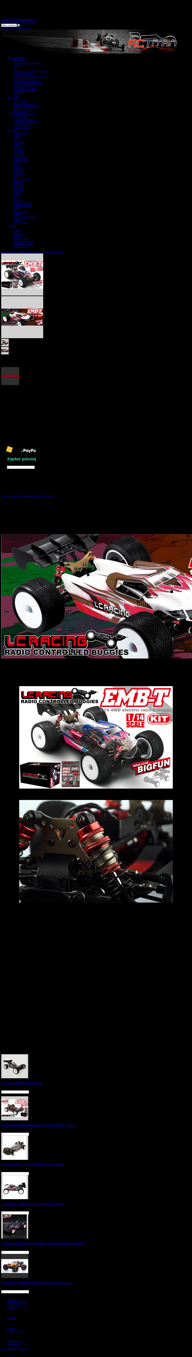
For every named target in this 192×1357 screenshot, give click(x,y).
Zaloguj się (19, 22)
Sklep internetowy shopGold (14, 1349)
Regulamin (18, 233)
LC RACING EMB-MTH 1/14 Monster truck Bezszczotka (36, 1283)
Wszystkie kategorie (16, 57)
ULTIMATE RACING (24, 217)
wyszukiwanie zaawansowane (15, 28)
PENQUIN (18, 185)
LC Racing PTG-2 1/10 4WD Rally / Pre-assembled (32, 1164)
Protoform (18, 193)
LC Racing (18, 174)
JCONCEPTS (20, 168)
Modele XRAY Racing (24, 103)
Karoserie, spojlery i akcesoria (27, 84)
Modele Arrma (20, 112)
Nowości (11, 225)
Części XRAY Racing (23, 120)
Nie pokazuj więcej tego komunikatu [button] (18, 1354)
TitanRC (17, 214)
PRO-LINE (18, 190)
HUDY (16, 66)
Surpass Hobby (20, 212)
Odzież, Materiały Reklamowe (27, 82)
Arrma (16, 139)
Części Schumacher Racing (26, 122)
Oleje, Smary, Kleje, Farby (26, 79)
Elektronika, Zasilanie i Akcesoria (29, 76)
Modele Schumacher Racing (26, 106)
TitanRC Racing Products (25, 90)
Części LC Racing (22, 125)
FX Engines (19, 155)
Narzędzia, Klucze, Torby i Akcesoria (31, 71)
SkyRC (16, 209)
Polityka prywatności (23, 241)
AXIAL (17, 144)
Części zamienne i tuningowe (27, 63)
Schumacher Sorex (22, 206)
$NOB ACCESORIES (24, 87)
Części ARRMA (21, 128)
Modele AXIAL (20, 101)
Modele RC (18, 60)
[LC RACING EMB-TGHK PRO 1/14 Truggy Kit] (22, 294)
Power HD (18, 187)
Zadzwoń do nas (21, 247)
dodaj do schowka (9, 475)
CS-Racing (18, 152)
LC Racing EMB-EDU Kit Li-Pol (21, 1083)
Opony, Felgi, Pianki (23, 74)
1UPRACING (20, 133)
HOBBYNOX (20, 157)
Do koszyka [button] (38, 1092)
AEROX (17, 136)
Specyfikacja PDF (44, 496)
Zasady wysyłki (20, 239)
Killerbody (18, 171)
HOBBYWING (20, 160)
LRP (15, 176)
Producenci (12, 130)
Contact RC (18, 147)
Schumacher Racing (22, 203)
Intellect (17, 166)
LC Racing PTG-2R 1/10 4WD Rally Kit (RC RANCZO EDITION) (42, 1243)
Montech (17, 182)
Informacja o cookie (22, 244)
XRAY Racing (20, 222)
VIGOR (17, 220)
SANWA (17, 201)
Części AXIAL (20, 117)
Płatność (17, 236)
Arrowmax (18, 141)
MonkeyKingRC (21, 179)
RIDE (16, 198)
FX (14, 68)
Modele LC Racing (22, 109)
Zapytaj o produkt (9, 496)
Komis (16, 95)
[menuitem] (99, 76)
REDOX (17, 195)
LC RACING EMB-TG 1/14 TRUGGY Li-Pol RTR (33, 1204)
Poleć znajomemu (27, 496)
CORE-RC (18, 149)
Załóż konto (30, 22)
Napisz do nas (14, 1344)
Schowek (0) (7, 22)
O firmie (17, 230)
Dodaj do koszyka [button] (9, 470)
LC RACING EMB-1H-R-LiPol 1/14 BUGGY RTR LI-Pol (37, 1125)
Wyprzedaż (18, 93)
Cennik (10, 1308)
